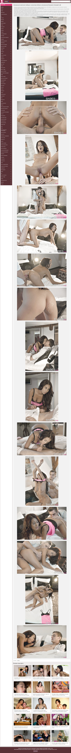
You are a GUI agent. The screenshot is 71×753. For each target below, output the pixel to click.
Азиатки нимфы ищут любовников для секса (60, 727)
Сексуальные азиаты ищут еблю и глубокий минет (40, 727)
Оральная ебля (3, 122)
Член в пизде (3, 176)
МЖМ (2, 101)
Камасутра (2, 81)
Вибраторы (2, 42)
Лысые (2, 92)
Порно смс (2, 134)
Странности (3, 160)
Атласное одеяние (4, 14)
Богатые (2, 17)
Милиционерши (3, 103)
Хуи (1, 173)
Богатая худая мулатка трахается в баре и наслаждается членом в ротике (60, 743)
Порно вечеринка (3, 148)
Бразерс (2, 7)
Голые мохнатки (3, 55)
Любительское (3, 94)
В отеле (2, 28)
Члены (2, 178)
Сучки (2, 162)
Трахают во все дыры (4, 166)
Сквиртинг (2, 153)
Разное (2, 141)
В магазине (3, 26)
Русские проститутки (4, 144)
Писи (2, 126)
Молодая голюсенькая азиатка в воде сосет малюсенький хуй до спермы (22, 743)
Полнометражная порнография (4, 130)
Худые (2, 171)
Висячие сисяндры (4, 44)
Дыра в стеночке (3, 71)
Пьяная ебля (3, 137)
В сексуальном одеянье (5, 37)
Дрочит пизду (3, 69)
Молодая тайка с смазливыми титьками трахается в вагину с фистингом (60, 695)
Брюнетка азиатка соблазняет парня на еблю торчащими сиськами (41, 695)
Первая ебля (3, 124)
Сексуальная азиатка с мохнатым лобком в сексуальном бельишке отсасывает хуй (21, 727)
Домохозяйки (3, 67)
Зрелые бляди (3, 76)
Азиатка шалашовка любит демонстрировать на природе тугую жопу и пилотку (60, 678)
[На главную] (6, 1)
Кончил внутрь (3, 83)
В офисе (2, 30)
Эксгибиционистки (4, 180)
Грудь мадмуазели (4, 60)
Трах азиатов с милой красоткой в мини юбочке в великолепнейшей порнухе (60, 711)
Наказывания (3, 115)
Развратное (3, 139)
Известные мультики (4, 78)
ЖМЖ (2, 74)
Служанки (2, 157)
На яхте (2, 113)
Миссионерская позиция (5, 106)
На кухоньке (3, 110)
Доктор (2, 65)
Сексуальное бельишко (4, 150)
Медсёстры (3, 99)
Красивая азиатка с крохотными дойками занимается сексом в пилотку (22, 711)
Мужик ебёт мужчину (4, 108)
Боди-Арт (2, 19)
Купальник (2, 85)
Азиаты (18, 660)
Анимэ (2, 10)
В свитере (2, 35)
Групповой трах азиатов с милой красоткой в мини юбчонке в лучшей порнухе (21, 695)
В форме (2, 39)
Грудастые (2, 58)
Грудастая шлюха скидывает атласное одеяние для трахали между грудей (40, 743)
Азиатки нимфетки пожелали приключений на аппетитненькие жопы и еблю (41, 678)
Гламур (2, 49)
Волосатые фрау (3, 46)
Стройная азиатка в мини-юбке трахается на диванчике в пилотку (40, 711)
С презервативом (3, 33)
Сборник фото (3, 146)
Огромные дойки (3, 119)
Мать (2, 97)
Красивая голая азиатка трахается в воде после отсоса (22, 678)
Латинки (2, 87)
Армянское (2, 12)
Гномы (2, 53)
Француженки (3, 169)
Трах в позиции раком (4, 164)
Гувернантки (3, 62)
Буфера (2, 21)
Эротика (2, 182)
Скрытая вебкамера (4, 155)
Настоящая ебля (3, 117)
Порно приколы (3, 132)
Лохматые (2, 90)
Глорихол (2, 51)
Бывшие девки (3, 23)
